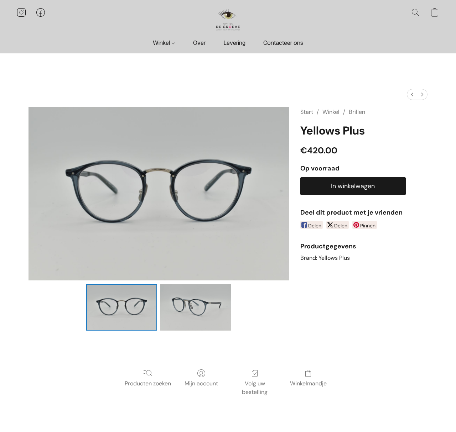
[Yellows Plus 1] (195, 307)
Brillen (357, 112)
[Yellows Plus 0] (121, 307)
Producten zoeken (148, 383)
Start (306, 112)
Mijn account (201, 383)
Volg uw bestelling (255, 388)
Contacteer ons (283, 42)
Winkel (162, 42)
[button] (228, 19)
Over (199, 42)
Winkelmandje (308, 383)
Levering (234, 42)
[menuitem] (412, 94)
